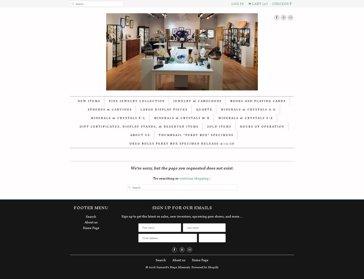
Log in (237, 4)
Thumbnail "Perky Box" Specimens (196, 135)
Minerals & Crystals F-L (118, 118)
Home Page (91, 228)
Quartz (204, 109)
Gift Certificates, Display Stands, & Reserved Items (139, 126)
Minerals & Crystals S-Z (245, 118)
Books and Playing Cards (258, 101)
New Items (89, 101)
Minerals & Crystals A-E (248, 109)
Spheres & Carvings (110, 109)
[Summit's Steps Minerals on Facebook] (276, 17)
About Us (140, 135)
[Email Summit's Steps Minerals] (290, 17)
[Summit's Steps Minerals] (182, 52)
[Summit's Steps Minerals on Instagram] (283, 17)
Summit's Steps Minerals (173, 267)
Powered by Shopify (205, 267)
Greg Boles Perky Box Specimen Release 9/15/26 (182, 143)
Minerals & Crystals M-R (182, 118)
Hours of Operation (262, 126)
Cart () (259, 4)
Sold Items (219, 126)
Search (91, 216)
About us (91, 222)
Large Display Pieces (164, 109)
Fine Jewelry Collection (137, 101)
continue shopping (194, 178)
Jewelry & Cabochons (197, 101)
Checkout (282, 4)
